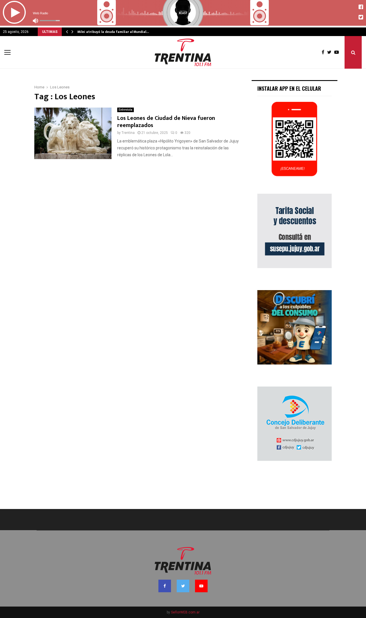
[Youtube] (338, 52)
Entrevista (125, 109)
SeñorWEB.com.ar (185, 612)
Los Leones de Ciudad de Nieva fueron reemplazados (166, 121)
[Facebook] (324, 52)
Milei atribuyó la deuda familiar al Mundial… (113, 32)
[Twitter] (330, 52)
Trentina (128, 133)
